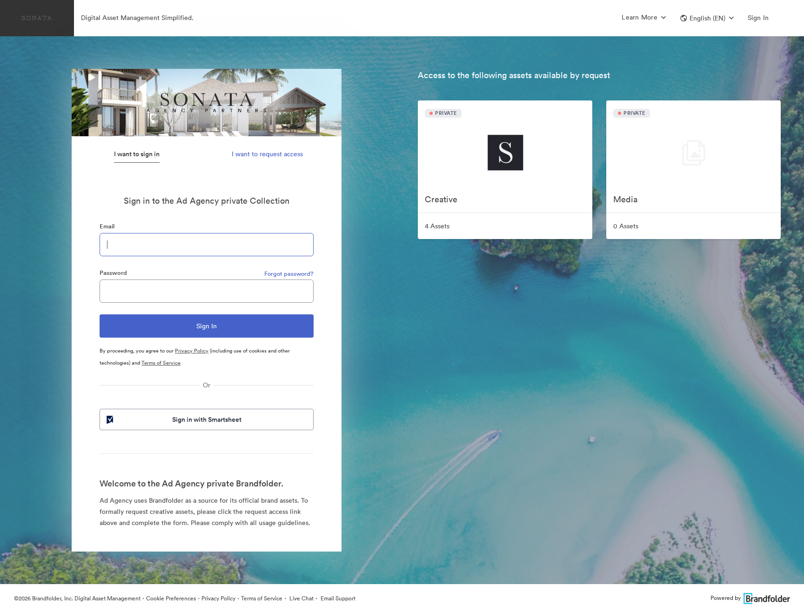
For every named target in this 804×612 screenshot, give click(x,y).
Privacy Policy (191, 350)
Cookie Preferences (171, 598)
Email (107, 226)
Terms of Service (161, 362)
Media (625, 199)
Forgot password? (289, 274)
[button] (707, 18)
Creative (441, 199)
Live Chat (301, 598)
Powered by (725, 598)
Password (113, 273)
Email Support (337, 598)
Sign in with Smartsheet (206, 419)
